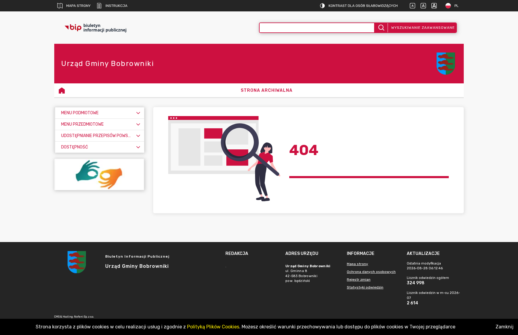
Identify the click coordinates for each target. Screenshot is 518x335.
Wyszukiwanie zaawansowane (423, 27)
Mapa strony (78, 6)
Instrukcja (116, 6)
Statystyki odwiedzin (365, 287)
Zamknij (505, 327)
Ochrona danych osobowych (371, 272)
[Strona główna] (61, 90)
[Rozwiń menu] (138, 113)
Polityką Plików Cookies (213, 327)
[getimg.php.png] (446, 63)
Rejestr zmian (359, 279)
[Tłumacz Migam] (99, 174)
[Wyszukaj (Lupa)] (381, 27)
